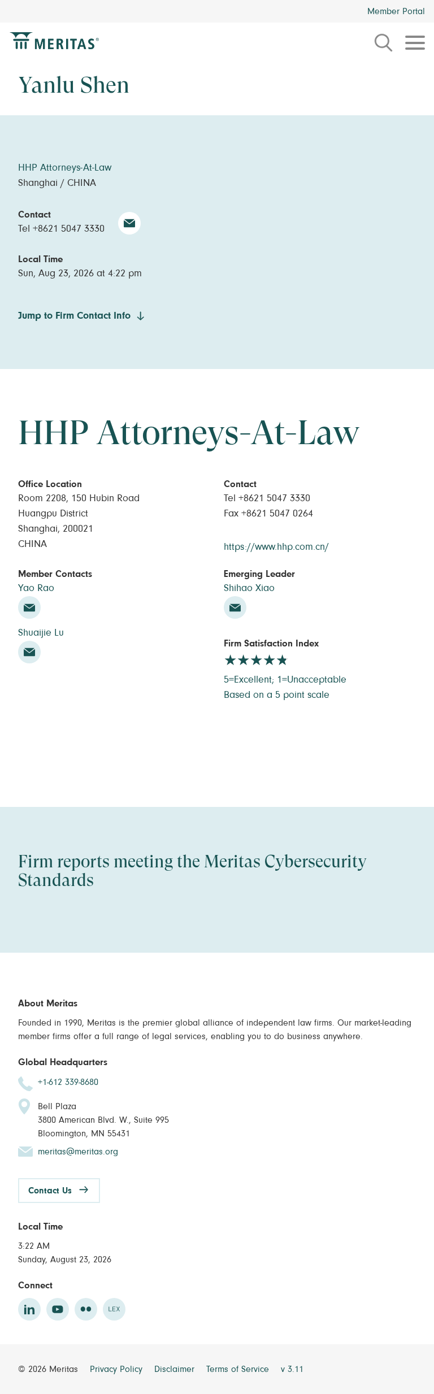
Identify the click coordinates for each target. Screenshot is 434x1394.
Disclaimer (175, 1369)
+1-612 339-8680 (68, 1082)
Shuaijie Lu (41, 633)
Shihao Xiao (249, 588)
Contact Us (50, 1190)
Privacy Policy (117, 1369)
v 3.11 (292, 1369)
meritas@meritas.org (78, 1151)
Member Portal (396, 11)
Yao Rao (36, 588)
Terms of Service (239, 1369)
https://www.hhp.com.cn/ (276, 547)
